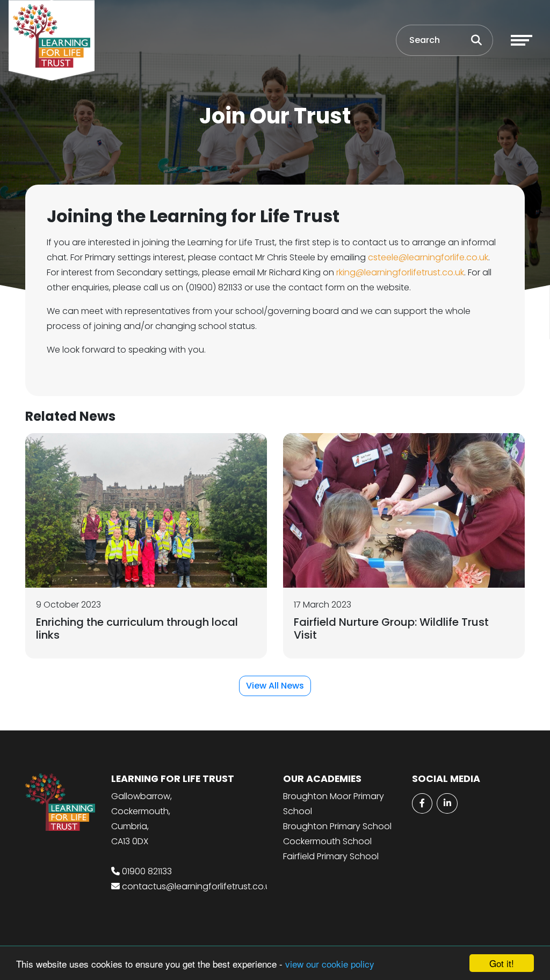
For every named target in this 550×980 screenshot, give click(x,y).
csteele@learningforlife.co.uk (428, 257)
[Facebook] (422, 803)
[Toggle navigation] (521, 40)
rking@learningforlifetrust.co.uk (400, 272)
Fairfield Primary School (331, 856)
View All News (275, 685)
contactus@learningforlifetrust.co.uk (198, 886)
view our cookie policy (329, 963)
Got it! (501, 963)
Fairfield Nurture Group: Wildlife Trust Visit (391, 628)
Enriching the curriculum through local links (137, 628)
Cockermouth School (327, 841)
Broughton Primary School (337, 826)
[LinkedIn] (447, 803)
